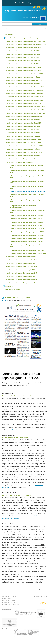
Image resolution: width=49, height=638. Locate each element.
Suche (39, 24)
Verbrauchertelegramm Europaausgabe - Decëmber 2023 (27, 166)
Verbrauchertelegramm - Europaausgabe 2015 (22, 279)
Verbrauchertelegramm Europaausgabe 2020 (21, 263)
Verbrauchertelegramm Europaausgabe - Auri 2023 (27, 228)
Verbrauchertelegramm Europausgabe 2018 (21, 270)
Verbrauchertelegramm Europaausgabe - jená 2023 (27, 250)
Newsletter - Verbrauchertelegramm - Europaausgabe (22, 38)
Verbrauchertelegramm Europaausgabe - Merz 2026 (24, 70)
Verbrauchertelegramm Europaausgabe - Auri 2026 (23, 64)
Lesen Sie (5, 300)
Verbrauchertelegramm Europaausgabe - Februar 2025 (25, 146)
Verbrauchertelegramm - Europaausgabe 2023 (22, 162)
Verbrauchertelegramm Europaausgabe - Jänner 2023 (28, 253)
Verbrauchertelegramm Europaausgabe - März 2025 (24, 142)
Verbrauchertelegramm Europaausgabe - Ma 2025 (23, 129)
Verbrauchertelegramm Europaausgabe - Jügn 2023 (27, 215)
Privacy (36, 596)
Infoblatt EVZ (9, 34)
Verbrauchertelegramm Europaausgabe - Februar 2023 (26, 246)
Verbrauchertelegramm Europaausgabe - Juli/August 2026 (26, 41)
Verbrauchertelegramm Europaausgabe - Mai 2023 (27, 225)
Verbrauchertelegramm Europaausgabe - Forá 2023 (27, 241)
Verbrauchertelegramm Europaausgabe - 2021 (22, 260)
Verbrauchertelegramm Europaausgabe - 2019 (22, 266)
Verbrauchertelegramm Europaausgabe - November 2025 (25, 93)
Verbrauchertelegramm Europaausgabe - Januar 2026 (24, 80)
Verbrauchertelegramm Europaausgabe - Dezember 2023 (27, 171)
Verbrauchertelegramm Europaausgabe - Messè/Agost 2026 (26, 44)
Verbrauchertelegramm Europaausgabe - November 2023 (27, 177)
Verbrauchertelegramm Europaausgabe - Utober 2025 (24, 103)
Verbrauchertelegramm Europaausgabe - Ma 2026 (23, 57)
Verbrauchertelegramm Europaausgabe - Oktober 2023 (26, 187)
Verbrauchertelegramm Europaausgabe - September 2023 (27, 201)
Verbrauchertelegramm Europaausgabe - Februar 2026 (25, 74)
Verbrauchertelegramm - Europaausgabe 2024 (22, 159)
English (30, 3)
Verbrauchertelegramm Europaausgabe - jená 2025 (23, 83)
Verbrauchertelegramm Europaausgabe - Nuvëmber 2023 (27, 182)
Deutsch (17, 3)
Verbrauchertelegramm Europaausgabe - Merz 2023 (27, 235)
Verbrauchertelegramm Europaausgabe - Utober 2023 (28, 191)
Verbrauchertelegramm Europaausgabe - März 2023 (27, 238)
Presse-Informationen (12, 289)
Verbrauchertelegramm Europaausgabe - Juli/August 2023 (27, 211)
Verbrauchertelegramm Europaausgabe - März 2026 (24, 67)
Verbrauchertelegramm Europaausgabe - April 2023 (27, 232)
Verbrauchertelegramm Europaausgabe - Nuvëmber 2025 (25, 97)
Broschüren (9, 286)
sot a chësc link (11, 430)
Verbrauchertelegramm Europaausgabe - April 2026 (24, 61)
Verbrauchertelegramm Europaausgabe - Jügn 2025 (24, 123)
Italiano (24, 3)
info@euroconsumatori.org (10, 604)
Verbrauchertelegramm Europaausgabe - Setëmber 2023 (27, 196)
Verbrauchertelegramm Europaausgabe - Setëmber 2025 (25, 110)
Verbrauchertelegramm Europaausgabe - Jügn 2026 (24, 47)
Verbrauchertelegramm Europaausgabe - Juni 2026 (23, 51)
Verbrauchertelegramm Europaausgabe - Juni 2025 (23, 120)
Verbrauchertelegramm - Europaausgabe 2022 (22, 256)
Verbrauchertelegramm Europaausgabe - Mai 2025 (23, 126)
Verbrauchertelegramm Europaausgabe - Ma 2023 (27, 222)
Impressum (43, 596)
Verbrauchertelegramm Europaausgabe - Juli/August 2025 (26, 113)
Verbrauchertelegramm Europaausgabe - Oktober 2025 (25, 100)
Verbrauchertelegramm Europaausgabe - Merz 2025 (24, 139)
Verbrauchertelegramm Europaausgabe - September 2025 (26, 106)
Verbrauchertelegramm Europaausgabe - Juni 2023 (27, 219)
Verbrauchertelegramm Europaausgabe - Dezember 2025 (25, 87)
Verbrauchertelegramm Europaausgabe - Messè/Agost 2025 (26, 116)
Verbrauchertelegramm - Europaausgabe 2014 (22, 283)
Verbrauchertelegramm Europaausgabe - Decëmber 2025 (25, 90)
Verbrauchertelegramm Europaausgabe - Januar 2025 (24, 152)
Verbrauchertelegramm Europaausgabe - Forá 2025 (23, 77)
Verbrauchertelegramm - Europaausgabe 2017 (22, 273)
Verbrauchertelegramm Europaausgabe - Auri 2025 (23, 133)
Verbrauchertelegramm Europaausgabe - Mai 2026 (23, 54)
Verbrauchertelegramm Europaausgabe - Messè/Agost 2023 (23, 206)
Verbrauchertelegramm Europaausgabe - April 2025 (24, 136)
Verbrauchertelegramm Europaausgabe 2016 (21, 276)
